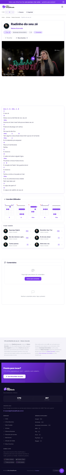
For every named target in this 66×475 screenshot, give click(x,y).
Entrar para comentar (33, 278)
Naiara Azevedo (16, 17)
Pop (37, 431)
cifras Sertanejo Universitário (46, 353)
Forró (37, 434)
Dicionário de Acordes (11, 434)
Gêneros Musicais (10, 431)
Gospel (38, 419)
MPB (37, 428)
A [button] (16, 109)
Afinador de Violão (10, 440)
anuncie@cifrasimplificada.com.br (14, 411)
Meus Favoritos (9, 444)
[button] (9, 211)
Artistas (8, 17)
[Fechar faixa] (63, 2)
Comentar (39, 32)
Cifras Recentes (9, 422)
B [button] (9, 109)
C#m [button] (13, 109)
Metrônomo (8, 437)
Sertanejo (39, 422)
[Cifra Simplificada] (8, 6)
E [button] (7, 109)
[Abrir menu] (62, 6)
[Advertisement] (33, 91)
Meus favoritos (22, 38)
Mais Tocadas (8, 425)
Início (3, 17)
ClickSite (37, 470)
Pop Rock (38, 437)
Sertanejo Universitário (20, 32)
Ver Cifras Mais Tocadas (15, 376)
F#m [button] (5, 133)
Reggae (38, 441)
